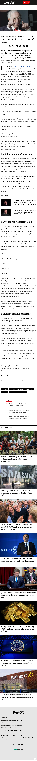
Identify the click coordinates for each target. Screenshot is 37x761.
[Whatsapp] (10, 46)
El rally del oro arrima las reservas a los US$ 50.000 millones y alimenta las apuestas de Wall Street (17, 629)
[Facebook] (17, 46)
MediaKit (3, 736)
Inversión (29, 389)
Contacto (16, 736)
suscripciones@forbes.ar (14, 727)
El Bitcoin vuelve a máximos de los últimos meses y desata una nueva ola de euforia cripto (17, 663)
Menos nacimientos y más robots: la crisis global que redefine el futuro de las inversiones (17, 459)
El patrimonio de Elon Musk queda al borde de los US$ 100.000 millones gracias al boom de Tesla (25, 202)
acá (25, 381)
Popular (9, 400)
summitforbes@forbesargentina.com (13, 725)
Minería (4, 392)
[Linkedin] (27, 46)
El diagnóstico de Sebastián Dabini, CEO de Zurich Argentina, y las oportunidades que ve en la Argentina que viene (19, 405)
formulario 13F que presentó (21, 66)
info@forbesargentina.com (11, 722)
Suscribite (26, 2)
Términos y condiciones (13, 737)
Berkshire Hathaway (16, 389)
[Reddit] (20, 46)
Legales (23, 737)
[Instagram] (19, 744)
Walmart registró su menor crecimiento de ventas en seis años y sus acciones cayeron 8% (17, 697)
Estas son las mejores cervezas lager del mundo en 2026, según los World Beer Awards (19, 411)
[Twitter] (13, 46)
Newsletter (10, 736)
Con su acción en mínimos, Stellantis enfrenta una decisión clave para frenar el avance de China (18, 561)
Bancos (4, 389)
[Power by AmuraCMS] (18, 749)
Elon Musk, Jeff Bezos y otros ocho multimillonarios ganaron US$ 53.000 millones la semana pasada (25, 212)
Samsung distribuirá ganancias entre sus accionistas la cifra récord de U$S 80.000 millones (16, 493)
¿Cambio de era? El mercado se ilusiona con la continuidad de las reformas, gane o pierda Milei (18, 595)
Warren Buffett (20, 392)
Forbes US (4, 42)
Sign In (34, 2)
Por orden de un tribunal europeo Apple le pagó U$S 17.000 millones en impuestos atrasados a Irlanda (17, 527)
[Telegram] (24, 46)
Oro (11, 392)
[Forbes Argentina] (9, 2)
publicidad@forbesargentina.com (14, 720)
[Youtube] (22, 744)
